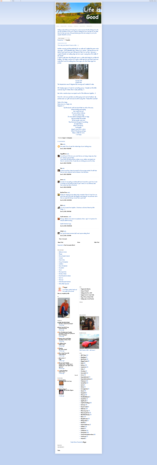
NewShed (83, 422)
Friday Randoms (62, 354)
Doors (82, 375)
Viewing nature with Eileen (65, 338)
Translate (68, 40)
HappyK (65, 287)
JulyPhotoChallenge (85, 403)
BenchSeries (83, 359)
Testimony (76, 26)
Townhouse (83, 436)
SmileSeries (83, 430)
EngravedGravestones (86, 379)
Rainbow (83, 428)
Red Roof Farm (63, 192)
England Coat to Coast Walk (87, 295)
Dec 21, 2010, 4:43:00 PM (65, 148)
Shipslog (61, 348)
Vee (61, 168)
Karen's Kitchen (62, 380)
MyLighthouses (84, 418)
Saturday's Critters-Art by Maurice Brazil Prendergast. (67, 334)
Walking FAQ (89, 26)
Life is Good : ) (62, 358)
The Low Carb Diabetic (64, 363)
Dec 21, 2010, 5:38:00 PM (65, 174)
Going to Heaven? (85, 291)
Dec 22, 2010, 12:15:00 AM (66, 200)
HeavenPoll (83, 393)
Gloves (82, 387)
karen (61, 179)
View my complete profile (63, 293)
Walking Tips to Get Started (87, 299)
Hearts (82, 391)
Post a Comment (63, 239)
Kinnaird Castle (84, 407)
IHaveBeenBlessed (85, 397)
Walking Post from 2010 (86, 293)
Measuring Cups (84, 411)
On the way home (63, 328)
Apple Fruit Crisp (68, 381)
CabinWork (83, 367)
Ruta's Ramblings (63, 370)
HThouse (83, 395)
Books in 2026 (63, 26)
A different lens (62, 343)
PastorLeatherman (85, 424)
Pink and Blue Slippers (68, 390)
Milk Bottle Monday (85, 414)
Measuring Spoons (85, 413)
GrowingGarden (84, 389)
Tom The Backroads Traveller (65, 332)
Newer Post (60, 242)
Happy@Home (63, 154)
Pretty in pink (62, 344)
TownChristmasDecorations (87, 434)
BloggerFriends (84, 361)
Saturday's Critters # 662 (65, 340)
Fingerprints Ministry (85, 289)
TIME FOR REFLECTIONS (64, 322)
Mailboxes (83, 409)
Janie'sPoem (83, 399)
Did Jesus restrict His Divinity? (66, 323)
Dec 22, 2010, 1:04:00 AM (65, 211)
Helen (61, 144)
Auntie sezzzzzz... (64, 216)
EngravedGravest (85, 377)
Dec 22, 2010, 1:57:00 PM (65, 235)
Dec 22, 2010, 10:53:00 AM (66, 226)
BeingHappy (83, 357)
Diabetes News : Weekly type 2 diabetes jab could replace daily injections (66, 365)
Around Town (82, 26)
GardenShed (83, 383)
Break (82, 363)
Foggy (60, 359)
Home (58, 26)
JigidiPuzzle (83, 401)
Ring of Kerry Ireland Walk (87, 297)
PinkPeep (83, 426)
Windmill (83, 438)
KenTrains (83, 405)
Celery (82, 369)
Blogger (84, 442)
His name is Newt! (63, 349)
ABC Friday (83, 355)
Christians (83, 371)
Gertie (82, 385)
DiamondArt (83, 373)
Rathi (61, 205)
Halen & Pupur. (62, 372)
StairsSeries (83, 432)
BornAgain (70, 26)
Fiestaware (83, 381)
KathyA (62, 231)
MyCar (82, 416)
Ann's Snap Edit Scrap (64, 327)
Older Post (96, 242)
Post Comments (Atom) (69, 245)
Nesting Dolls (84, 420)
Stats (59, 450)
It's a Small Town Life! (64, 353)
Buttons (83, 365)
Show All (76, 375)
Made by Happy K (63, 389)
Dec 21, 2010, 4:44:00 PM (65, 163)
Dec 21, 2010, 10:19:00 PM (65, 187)
